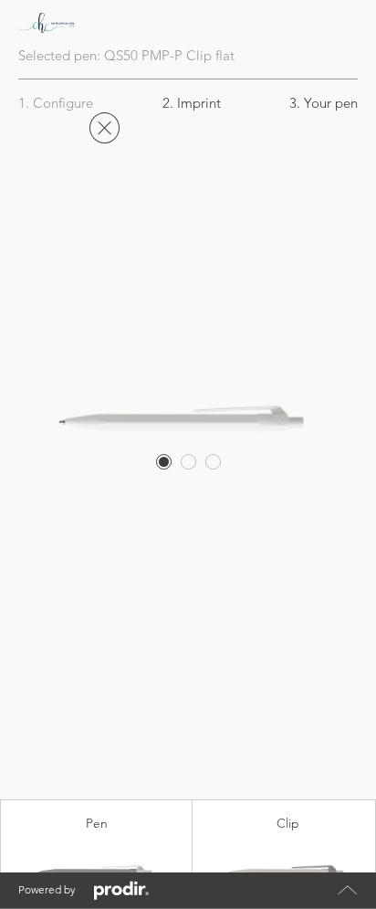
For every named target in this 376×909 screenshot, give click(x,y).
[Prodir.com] (121, 891)
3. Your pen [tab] (323, 102)
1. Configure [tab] (55, 102)
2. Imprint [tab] (191, 102)
